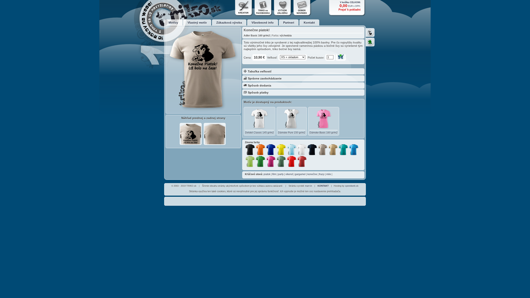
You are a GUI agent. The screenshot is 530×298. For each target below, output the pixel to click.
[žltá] (281, 150)
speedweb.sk (352, 186)
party (281, 174)
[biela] (302, 150)
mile (328, 174)
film (274, 174)
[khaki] (281, 161)
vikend (289, 174)
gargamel (300, 174)
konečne (312, 174)
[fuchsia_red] (271, 161)
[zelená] (260, 161)
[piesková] (333, 150)
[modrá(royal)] (271, 150)
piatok (267, 174)
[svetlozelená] (250, 161)
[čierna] (250, 150)
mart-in (308, 186)
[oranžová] (260, 150)
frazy (321, 174)
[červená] (291, 161)
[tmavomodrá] (312, 150)
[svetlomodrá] (353, 150)
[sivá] (322, 150)
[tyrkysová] (343, 150)
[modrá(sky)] (291, 150)
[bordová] (302, 161)
